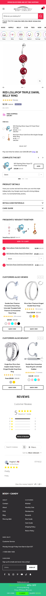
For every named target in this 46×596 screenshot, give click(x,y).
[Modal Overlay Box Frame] (23, 589)
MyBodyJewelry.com (23, 582)
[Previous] (3, 87)
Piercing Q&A (7, 519)
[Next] (42, 87)
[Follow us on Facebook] (5, 574)
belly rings (24, 21)
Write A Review (23, 436)
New (39, 27)
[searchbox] (13, 447)
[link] (6, 323)
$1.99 (26, 27)
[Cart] (42, 8)
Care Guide (29, 523)
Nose (3, 27)
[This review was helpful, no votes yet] (35, 484)
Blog (4, 515)
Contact (5, 503)
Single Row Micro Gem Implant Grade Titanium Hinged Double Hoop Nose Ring (12, 367)
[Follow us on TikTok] (26, 574)
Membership (29, 511)
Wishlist (27, 503)
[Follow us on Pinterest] (17, 574)
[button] (38, 277)
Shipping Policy (30, 527)
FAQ (4, 511)
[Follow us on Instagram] (13, 574)
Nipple (10, 27)
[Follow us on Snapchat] (30, 574)
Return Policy (29, 531)
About (5, 507)
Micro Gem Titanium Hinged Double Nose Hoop (33, 304)
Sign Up (32, 567)
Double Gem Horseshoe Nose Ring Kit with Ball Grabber (34, 366)
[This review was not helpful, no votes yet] (39, 484)
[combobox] (32, 453)
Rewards (28, 515)
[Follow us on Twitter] (9, 574)
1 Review (15, 100)
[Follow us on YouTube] (22, 574)
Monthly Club (29, 507)
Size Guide (28, 519)
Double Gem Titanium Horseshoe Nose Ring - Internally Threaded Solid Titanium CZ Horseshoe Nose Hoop (12, 308)
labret (30, 21)
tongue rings (37, 21)
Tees (33, 27)
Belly (19, 27)
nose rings (17, 21)
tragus (5, 22)
